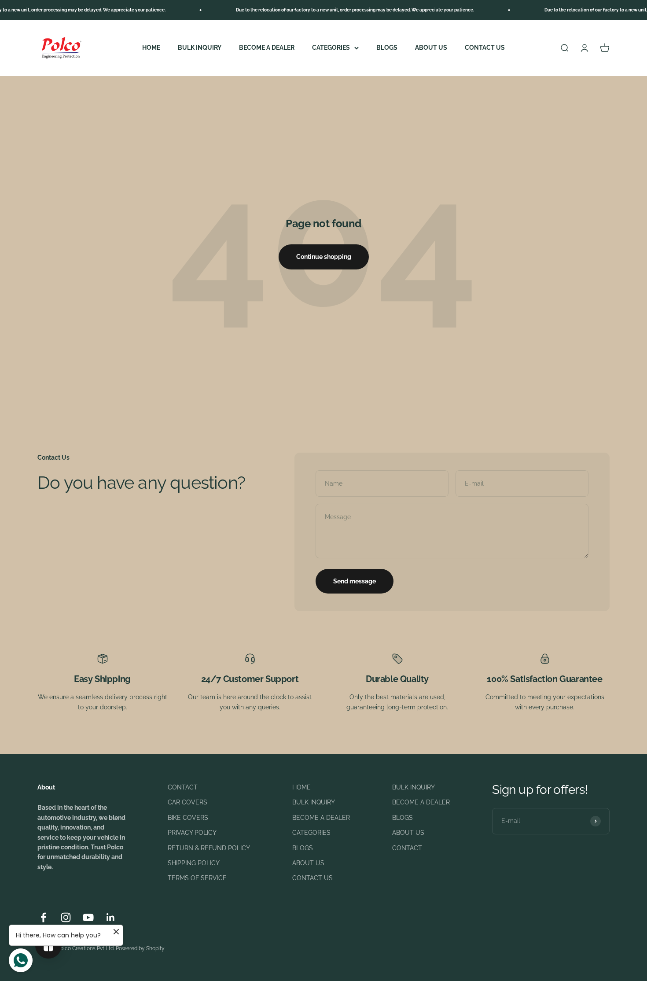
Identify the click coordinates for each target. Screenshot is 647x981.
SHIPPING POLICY (194, 863)
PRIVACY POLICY (192, 832)
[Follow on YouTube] (88, 917)
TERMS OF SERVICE (197, 877)
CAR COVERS (187, 802)
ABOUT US (431, 47)
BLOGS (386, 47)
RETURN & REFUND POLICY (209, 848)
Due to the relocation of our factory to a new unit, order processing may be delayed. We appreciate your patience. (341, 9)
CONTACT (183, 787)
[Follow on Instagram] (66, 917)
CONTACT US (485, 47)
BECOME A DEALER (266, 47)
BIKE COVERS (188, 817)
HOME (151, 47)
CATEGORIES (331, 47)
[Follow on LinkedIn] (111, 917)
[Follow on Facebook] (43, 917)
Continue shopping (323, 256)
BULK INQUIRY (199, 47)
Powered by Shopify (140, 948)
